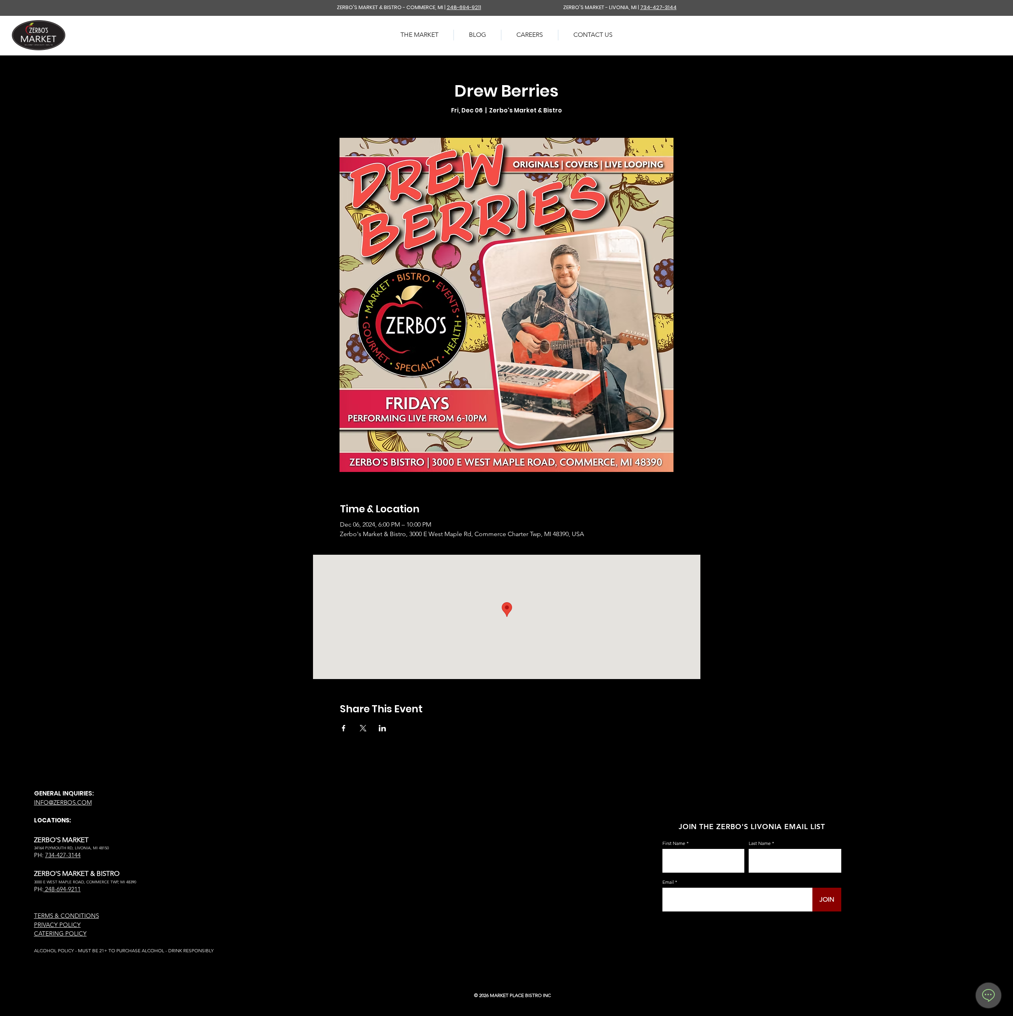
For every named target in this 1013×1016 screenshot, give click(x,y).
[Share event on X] (363, 728)
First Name (673, 843)
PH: (39, 889)
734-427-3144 (658, 7)
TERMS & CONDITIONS (66, 915)
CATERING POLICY (60, 933)
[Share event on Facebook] (343, 728)
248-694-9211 (464, 7)
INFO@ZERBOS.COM (63, 802)
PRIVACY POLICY (57, 924)
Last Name (760, 843)
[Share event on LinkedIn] (382, 728)
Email (668, 882)
